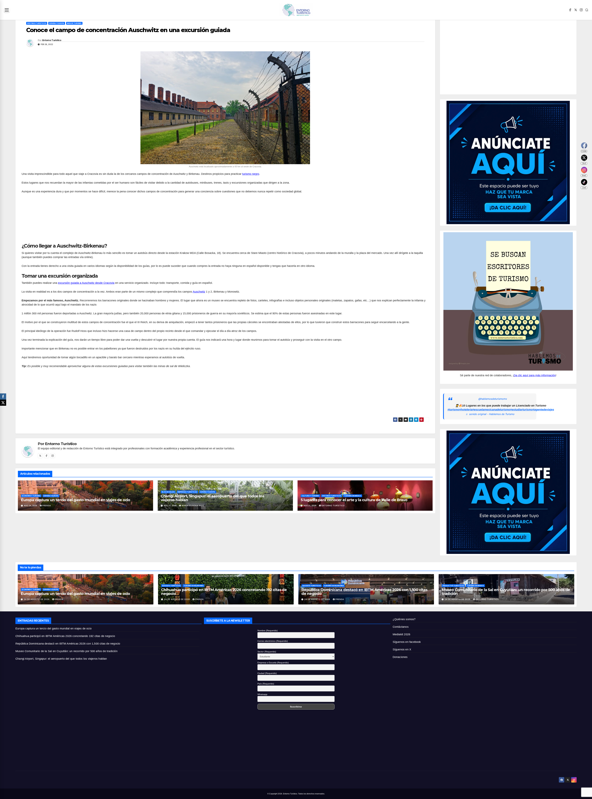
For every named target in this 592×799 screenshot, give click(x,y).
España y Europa (56, 23)
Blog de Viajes (168, 492)
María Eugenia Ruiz (193, 505)
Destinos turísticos (36, 23)
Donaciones (400, 657)
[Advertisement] (225, 219)
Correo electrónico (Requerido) (272, 641)
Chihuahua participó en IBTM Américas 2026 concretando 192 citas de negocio (224, 591)
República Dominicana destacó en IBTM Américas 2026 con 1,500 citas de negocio (364, 591)
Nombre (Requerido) (267, 630)
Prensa (46, 505)
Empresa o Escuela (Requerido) (273, 662)
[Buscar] (586, 9)
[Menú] (7, 9)
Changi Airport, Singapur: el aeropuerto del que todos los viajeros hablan (212, 498)
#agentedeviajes (543, 409)
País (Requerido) (265, 683)
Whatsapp (262, 694)
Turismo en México (352, 496)
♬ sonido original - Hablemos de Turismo (490, 414)
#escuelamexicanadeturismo (491, 409)
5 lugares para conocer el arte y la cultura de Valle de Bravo (354, 500)
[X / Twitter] (575, 9)
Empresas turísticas (187, 492)
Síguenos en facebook (407, 641)
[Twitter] (40, 455)
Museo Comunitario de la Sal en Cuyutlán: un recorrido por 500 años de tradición (506, 591)
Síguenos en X (402, 649)
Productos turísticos (453, 586)
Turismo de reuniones (193, 586)
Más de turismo (74, 23)
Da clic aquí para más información (535, 375)
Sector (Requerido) (266, 651)
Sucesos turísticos (171, 586)
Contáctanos (401, 626)
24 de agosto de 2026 (37, 599)
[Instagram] (581, 9)
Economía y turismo (31, 496)
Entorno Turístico (51, 40)
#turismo (453, 409)
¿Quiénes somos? (404, 619)
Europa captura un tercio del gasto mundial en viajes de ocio (76, 500)
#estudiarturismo (521, 409)
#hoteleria (465, 409)
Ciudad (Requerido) (267, 673)
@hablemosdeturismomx (492, 398)
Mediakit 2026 (401, 634)
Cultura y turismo (310, 496)
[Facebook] (570, 9)
